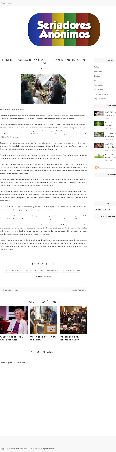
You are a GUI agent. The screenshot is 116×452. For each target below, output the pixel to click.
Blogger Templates (6, 449)
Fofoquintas (98, 71)
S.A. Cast (97, 76)
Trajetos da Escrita (100, 99)
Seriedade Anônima (101, 94)
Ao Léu (96, 67)
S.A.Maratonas (99, 90)
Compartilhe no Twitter (48, 270)
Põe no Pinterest (73, 270)
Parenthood (46, 277)
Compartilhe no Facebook (20, 270)
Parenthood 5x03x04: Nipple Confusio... (11, 338)
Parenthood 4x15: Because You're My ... (71, 338)
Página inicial (6, 3)
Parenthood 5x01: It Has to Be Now (43, 338)
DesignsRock (35, 449)
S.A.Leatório (98, 85)
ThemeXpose (25, 449)
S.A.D (96, 80)
